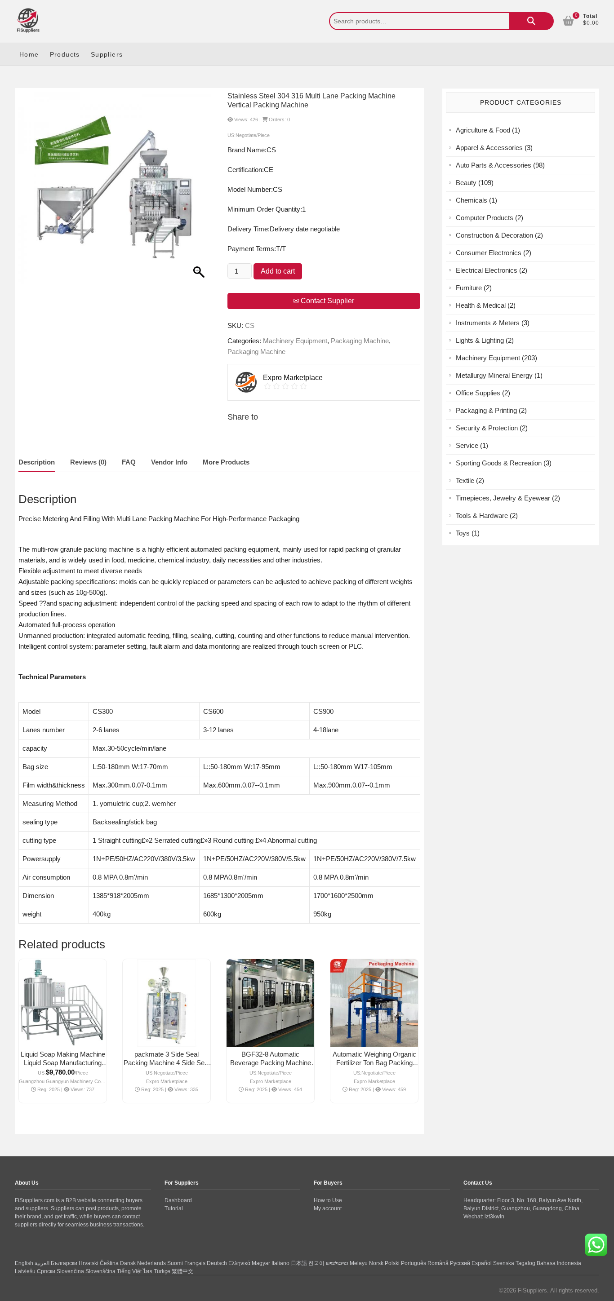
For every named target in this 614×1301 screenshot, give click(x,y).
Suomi (175, 1263)
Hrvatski (88, 1263)
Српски (46, 1271)
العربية (42, 1263)
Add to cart (278, 271)
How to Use (328, 1200)
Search (531, 21)
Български (64, 1263)
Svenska (503, 1263)
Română (438, 1263)
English (24, 1263)
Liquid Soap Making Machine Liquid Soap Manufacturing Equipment (63, 1062)
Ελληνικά (239, 1263)
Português (413, 1263)
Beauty (466, 182)
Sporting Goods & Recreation (499, 463)
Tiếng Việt (129, 1271)
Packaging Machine (360, 341)
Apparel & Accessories (489, 147)
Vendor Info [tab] (169, 462)
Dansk (128, 1263)
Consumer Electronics (488, 253)
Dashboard (178, 1200)
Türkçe (162, 1271)
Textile (465, 480)
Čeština (109, 1263)
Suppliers (107, 54)
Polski (392, 1263)
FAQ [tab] (129, 462)
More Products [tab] (226, 462)
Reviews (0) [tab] (88, 462)
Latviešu (25, 1271)
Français (194, 1263)
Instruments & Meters (488, 323)
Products (65, 54)
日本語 (299, 1263)
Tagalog (525, 1263)
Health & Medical (481, 305)
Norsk (376, 1263)
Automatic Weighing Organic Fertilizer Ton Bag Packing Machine (374, 1062)
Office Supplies (478, 393)
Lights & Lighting (480, 340)
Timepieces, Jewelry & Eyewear (503, 498)
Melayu (359, 1263)
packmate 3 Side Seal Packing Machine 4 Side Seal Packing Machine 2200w (166, 1062)
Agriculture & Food (483, 130)
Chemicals (471, 200)
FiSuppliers (532, 1290)
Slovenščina (100, 1271)
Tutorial (174, 1208)
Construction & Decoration (494, 235)
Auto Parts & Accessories (493, 165)
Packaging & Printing (486, 410)
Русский (460, 1263)
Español (482, 1263)
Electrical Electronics (486, 270)
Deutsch (217, 1263)
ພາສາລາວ (337, 1263)
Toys (463, 533)
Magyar (261, 1263)
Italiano (280, 1263)
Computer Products (484, 217)
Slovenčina (70, 1271)
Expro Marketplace (166, 1081)
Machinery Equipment (295, 341)
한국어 (316, 1263)
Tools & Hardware (482, 515)
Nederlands (151, 1263)
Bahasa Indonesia (559, 1263)
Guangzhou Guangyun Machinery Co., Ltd (63, 1081)
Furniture (469, 288)
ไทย (147, 1271)
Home (29, 54)
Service (467, 445)
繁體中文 (182, 1271)
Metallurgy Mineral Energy (494, 375)
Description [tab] (36, 462)
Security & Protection (487, 428)
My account (328, 1208)
